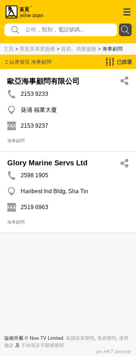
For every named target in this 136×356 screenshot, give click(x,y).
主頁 (9, 49)
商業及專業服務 (37, 49)
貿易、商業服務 (78, 49)
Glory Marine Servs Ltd (47, 163)
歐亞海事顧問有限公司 (43, 81)
